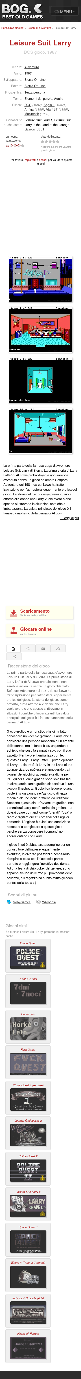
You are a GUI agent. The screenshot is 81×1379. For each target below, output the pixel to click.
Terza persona (34, 92)
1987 (28, 73)
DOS (27, 104)
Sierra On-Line (35, 79)
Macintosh (31, 113)
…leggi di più (69, 517)
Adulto (58, 98)
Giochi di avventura (39, 28)
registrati (30, 160)
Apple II (49, 104)
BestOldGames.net (12, 28)
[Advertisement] (40, 213)
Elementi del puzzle (38, 98)
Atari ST (52, 109)
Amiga (29, 109)
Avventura (31, 66)
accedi (43, 160)
